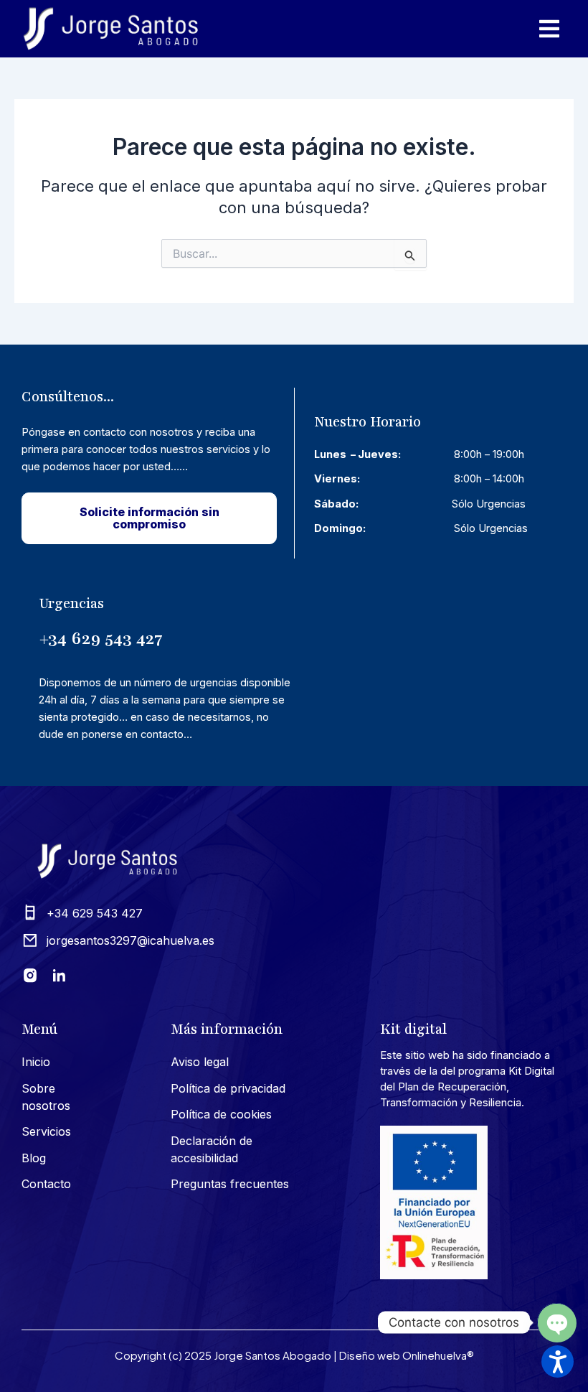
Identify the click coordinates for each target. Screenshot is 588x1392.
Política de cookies (221, 1114)
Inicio (36, 1062)
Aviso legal (200, 1062)
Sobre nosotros (46, 1097)
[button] (557, 1361)
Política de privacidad (228, 1088)
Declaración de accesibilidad (211, 1149)
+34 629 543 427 (101, 638)
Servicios (46, 1131)
